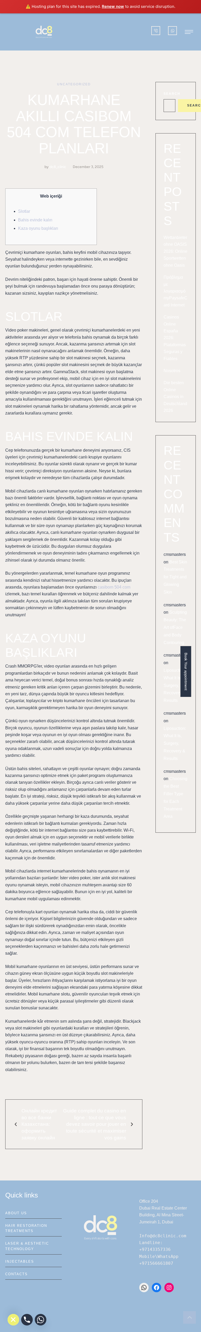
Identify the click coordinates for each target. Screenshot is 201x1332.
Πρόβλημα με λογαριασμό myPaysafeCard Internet (175, 291)
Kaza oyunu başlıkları (38, 228)
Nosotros (172, 370)
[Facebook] (156, 1287)
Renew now (113, 6)
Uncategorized (74, 84)
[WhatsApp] (144, 1287)
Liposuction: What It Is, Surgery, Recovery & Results (175, 685)
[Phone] (27, 1319)
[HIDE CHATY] (13, 1319)
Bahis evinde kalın (35, 220)
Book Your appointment (186, 671)
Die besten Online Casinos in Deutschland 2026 (175, 396)
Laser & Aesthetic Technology (27, 1246)
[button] (189, 32)
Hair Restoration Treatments (26, 1228)
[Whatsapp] (40, 1319)
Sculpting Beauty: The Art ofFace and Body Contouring (175, 627)
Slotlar (24, 211)
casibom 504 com (114, 587)
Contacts (16, 1274)
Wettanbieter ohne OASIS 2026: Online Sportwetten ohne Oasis (175, 251)
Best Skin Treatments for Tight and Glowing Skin (175, 577)
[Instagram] (169, 1287)
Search (172, 94)
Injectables (19, 1261)
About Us (16, 1213)
